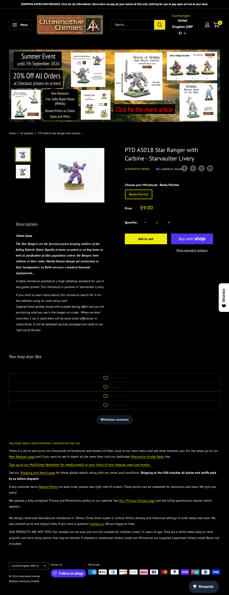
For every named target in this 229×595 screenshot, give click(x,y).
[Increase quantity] (169, 222)
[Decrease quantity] (145, 222)
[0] (216, 24)
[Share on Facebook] (184, 168)
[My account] (207, 24)
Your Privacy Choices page (137, 501)
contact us (97, 524)
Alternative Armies (137, 169)
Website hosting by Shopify (24, 581)
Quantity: (131, 222)
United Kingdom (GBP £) (25, 565)
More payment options (192, 250)
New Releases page (22, 457)
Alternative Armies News (147, 457)
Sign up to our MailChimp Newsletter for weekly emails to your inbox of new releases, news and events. (80, 465)
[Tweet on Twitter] (201, 168)
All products (27, 133)
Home (12, 133)
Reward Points (48, 487)
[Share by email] (210, 168)
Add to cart (145, 239)
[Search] (159, 25)
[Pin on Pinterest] (193, 168)
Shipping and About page (37, 473)
